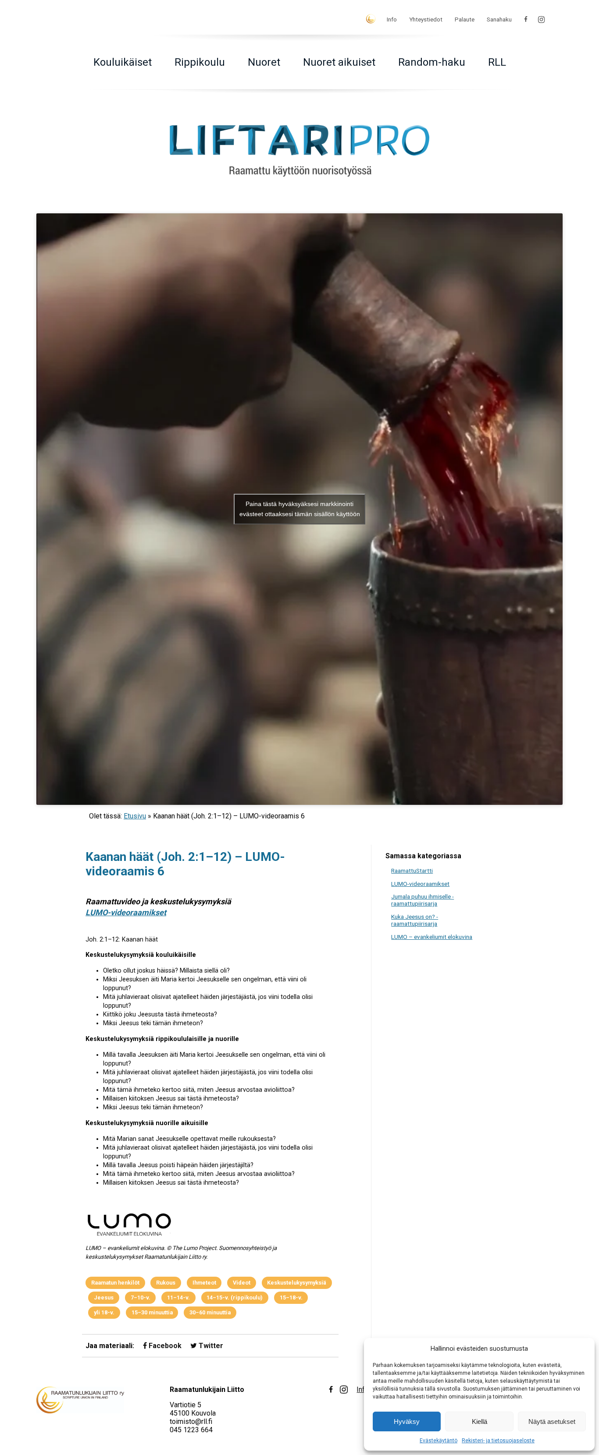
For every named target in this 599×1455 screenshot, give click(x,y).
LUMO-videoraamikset (126, 912)
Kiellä (479, 1421)
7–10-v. (140, 1297)
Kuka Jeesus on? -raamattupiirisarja (414, 920)
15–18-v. (291, 1297)
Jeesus (104, 1297)
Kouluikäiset (122, 62)
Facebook (164, 1346)
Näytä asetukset (551, 1421)
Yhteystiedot (425, 19)
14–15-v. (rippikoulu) (235, 1297)
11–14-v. (178, 1297)
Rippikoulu (200, 62)
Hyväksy (407, 1421)
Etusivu (135, 816)
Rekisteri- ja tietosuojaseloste (498, 1440)
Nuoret (264, 62)
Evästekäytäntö (438, 1440)
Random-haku (431, 62)
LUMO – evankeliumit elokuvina (431, 936)
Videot (241, 1282)
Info (392, 19)
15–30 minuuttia (152, 1312)
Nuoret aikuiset (339, 62)
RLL (497, 62)
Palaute (464, 19)
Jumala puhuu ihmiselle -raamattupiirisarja (422, 900)
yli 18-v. (104, 1312)
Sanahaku (499, 19)
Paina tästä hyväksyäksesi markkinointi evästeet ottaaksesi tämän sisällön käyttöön (299, 508)
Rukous (165, 1282)
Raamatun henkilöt (115, 1282)
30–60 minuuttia (210, 1312)
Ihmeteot (204, 1282)
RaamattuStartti (412, 870)
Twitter (210, 1346)
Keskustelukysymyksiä (296, 1282)
